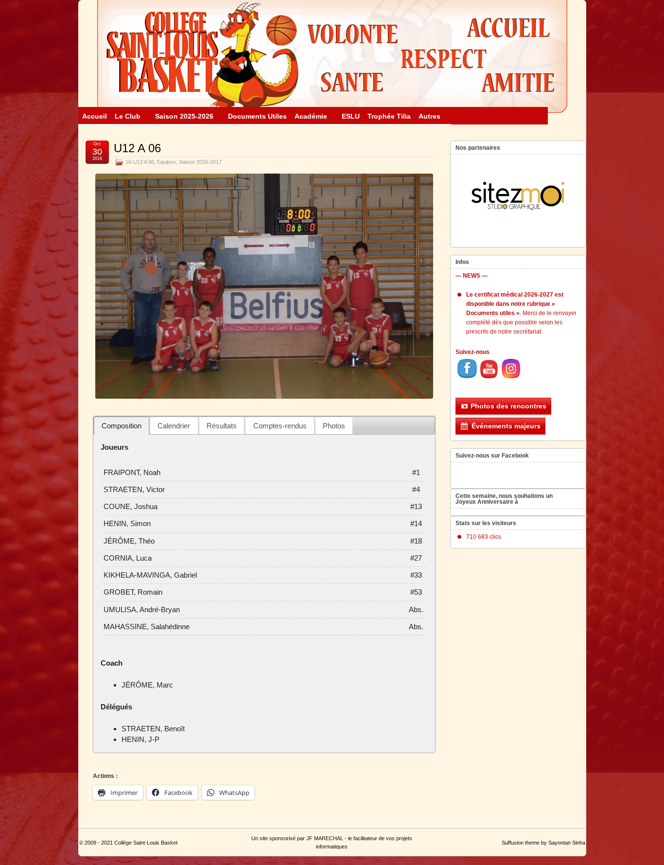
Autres (429, 116)
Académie (311, 116)
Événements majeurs (506, 426)
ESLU (351, 116)
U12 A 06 (137, 148)
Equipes (166, 162)
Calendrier (173, 426)
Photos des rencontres (508, 406)
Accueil (94, 116)
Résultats (222, 426)
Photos (334, 426)
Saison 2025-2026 (184, 116)
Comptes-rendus (280, 426)
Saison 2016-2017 (200, 162)
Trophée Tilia (389, 116)
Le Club (127, 116)
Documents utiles (257, 116)
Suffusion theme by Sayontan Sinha (543, 843)
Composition (121, 426)
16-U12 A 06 (139, 162)
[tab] (122, 426)
